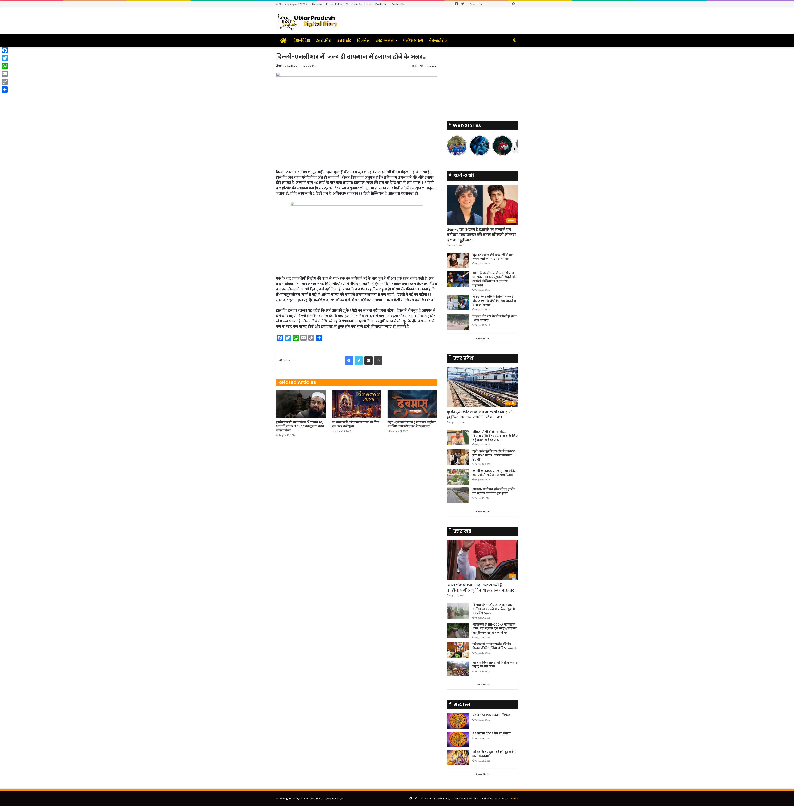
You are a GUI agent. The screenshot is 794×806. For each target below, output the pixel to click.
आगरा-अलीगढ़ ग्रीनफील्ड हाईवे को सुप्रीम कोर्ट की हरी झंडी (493, 491)
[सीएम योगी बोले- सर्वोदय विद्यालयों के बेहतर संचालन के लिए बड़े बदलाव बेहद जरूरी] (458, 437)
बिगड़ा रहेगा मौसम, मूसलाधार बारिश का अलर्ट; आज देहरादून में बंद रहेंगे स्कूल (493, 609)
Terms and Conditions (358, 4)
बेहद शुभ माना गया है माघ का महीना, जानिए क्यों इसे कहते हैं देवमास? (412, 424)
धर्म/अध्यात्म (413, 40)
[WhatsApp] (5, 66)
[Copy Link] (5, 82)
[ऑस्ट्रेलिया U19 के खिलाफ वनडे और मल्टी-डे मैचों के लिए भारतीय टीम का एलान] (458, 302)
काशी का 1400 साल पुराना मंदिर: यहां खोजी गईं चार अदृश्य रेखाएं (494, 473)
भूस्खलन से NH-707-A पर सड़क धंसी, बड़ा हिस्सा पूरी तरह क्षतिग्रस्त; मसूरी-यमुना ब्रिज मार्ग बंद (494, 628)
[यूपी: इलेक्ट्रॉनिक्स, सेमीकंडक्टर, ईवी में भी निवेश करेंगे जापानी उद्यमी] (458, 457)
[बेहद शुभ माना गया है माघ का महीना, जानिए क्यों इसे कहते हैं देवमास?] (412, 404)
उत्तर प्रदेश (323, 40)
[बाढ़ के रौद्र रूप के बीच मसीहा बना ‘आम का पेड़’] (458, 322)
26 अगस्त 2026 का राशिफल (491, 733)
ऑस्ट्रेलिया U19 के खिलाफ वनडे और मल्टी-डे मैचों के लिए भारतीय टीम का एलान (494, 301)
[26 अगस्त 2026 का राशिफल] (458, 739)
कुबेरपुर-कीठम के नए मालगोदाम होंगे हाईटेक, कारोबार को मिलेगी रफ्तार (479, 414)
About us (317, 4)
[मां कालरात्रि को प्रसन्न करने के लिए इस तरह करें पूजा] (356, 404)
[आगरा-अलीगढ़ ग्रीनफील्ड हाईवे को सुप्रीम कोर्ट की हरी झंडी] (458, 495)
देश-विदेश (302, 40)
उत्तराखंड (344, 40)
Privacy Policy (334, 4)
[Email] (5, 74)
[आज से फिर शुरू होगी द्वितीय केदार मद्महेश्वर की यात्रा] (458, 668)
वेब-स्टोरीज (438, 40)
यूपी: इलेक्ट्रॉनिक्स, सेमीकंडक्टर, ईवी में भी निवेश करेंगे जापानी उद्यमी (494, 455)
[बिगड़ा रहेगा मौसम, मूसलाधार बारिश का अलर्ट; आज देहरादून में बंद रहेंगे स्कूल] (458, 611)
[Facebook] (5, 50)
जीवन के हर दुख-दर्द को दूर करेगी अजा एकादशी (494, 754)
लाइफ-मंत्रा (385, 40)
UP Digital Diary (288, 66)
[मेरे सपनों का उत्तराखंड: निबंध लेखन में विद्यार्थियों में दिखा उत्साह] (458, 650)
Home (514, 798)
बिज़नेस (363, 40)
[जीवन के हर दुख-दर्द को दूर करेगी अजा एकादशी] (458, 757)
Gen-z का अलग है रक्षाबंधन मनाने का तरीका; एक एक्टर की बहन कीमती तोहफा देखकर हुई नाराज (481, 234)
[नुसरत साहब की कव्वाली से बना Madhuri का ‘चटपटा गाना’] (458, 260)
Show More (482, 338)
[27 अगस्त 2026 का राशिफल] (458, 721)
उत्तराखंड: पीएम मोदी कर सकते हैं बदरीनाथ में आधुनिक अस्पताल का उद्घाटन (482, 588)
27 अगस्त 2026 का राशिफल (491, 715)
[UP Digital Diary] (307, 21)
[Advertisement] (482, 82)
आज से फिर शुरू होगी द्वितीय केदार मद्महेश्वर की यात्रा (494, 664)
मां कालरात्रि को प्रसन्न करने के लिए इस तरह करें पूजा (355, 424)
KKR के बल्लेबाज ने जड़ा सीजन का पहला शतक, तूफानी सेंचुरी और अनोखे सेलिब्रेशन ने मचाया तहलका (494, 279)
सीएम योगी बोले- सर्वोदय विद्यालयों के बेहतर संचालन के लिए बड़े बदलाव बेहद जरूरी (495, 436)
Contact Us (398, 4)
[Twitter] (5, 58)
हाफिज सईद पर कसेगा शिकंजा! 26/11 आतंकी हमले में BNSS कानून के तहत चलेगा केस (301, 426)
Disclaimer (381, 4)
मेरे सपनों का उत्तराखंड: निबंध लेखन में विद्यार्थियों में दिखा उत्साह (494, 646)
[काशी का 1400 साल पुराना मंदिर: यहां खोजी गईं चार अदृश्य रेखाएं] (458, 477)
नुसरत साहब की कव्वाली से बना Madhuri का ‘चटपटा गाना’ (493, 257)
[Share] (5, 89)
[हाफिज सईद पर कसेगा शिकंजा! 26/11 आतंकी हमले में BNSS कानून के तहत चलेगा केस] (301, 404)
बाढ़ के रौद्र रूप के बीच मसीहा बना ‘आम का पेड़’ (494, 318)
